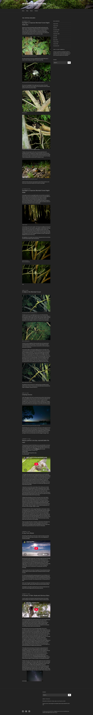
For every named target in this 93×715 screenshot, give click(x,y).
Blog (27, 10)
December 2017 (56, 45)
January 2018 (55, 43)
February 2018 (55, 41)
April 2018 (55, 37)
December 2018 (56, 29)
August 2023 (55, 23)
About (31, 10)
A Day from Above (28, 533)
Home (23, 10)
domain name (61, 711)
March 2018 (55, 39)
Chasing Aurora (27, 394)
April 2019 (55, 27)
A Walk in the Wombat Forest (31, 292)
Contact (36, 10)
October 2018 (55, 31)
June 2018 (55, 35)
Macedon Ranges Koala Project (39, 655)
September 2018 (56, 33)
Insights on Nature (34, 4)
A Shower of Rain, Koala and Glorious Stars (35, 595)
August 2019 (55, 25)
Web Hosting (54, 712)
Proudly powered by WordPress (48, 711)
